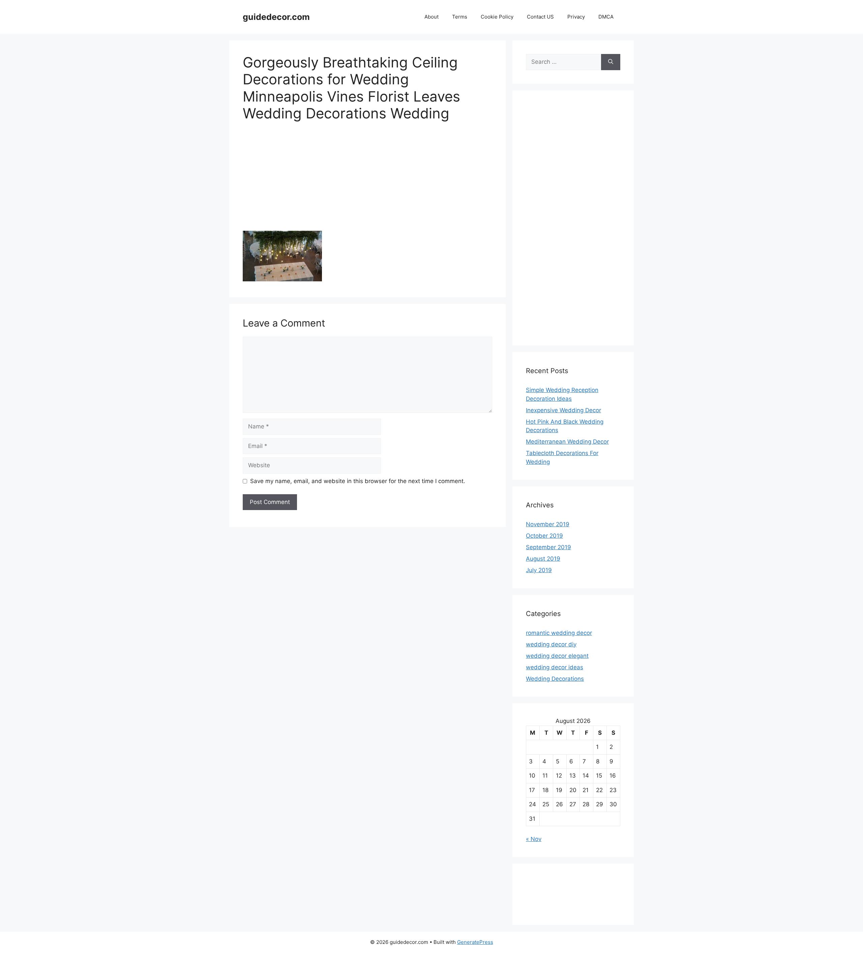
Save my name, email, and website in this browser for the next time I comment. (357, 481)
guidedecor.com (276, 17)
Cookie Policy (497, 16)
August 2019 (543, 558)
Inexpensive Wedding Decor (563, 410)
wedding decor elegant (557, 655)
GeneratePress (475, 942)
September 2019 (548, 547)
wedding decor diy (551, 644)
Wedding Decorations (555, 678)
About (431, 16)
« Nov (533, 839)
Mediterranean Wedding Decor (567, 441)
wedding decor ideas (554, 667)
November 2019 (547, 524)
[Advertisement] (367, 181)
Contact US (540, 16)
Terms (459, 16)
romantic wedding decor (559, 632)
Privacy (576, 16)
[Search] (610, 62)
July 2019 (539, 570)
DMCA (606, 16)
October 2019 (544, 535)
